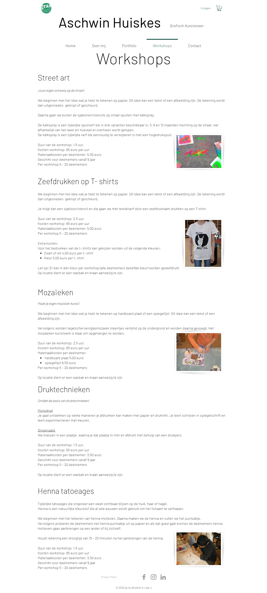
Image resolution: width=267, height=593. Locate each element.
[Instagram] (153, 577)
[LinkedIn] (163, 577)
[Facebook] (144, 577)
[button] (219, 8)
